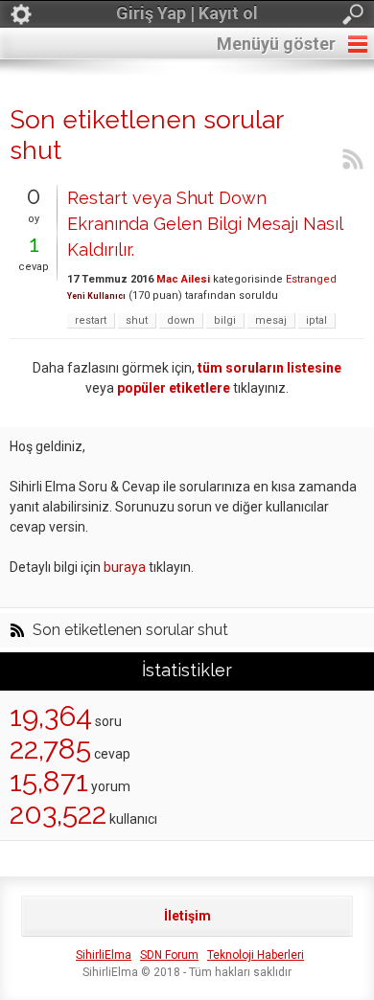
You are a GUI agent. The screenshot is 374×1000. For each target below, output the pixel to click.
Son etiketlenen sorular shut (130, 630)
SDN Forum (169, 955)
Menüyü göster (276, 44)
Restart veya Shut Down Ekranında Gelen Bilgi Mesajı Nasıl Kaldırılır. (204, 224)
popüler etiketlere (173, 388)
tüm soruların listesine (269, 367)
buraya (125, 567)
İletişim (187, 915)
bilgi (225, 320)
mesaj (271, 320)
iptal (316, 320)
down (181, 320)
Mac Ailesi (183, 279)
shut (137, 320)
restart (90, 320)
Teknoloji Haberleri (255, 955)
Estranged (311, 279)
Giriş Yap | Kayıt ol (187, 13)
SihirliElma (103, 955)
